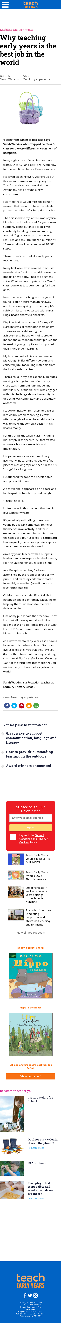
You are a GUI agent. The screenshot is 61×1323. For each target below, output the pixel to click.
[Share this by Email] (28, 706)
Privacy (42, 839)
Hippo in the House (30, 1007)
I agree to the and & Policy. (34, 839)
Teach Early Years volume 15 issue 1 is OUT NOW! (38, 859)
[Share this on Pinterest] (21, 706)
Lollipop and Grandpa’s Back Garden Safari (30, 1066)
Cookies (24, 842)
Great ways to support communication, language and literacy (31, 737)
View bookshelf (30, 1076)
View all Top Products (30, 932)
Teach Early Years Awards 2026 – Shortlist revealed (37, 876)
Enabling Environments (16, 29)
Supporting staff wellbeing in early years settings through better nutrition (37, 895)
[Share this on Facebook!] (7, 706)
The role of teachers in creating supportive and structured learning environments (38, 917)
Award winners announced (28, 765)
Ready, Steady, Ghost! (30, 947)
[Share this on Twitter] (14, 706)
